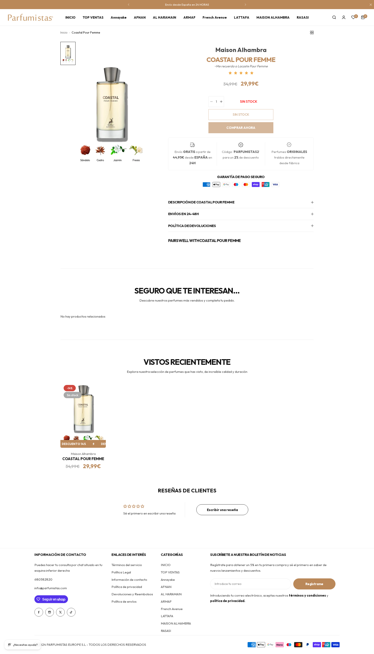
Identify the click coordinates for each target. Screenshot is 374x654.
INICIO (166, 565)
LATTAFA (167, 616)
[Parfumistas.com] (30, 17)
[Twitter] (60, 612)
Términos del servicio (126, 565)
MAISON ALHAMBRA (176, 623)
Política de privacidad (126, 587)
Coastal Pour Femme (83, 458)
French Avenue (172, 609)
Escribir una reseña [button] (222, 510)
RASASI (166, 631)
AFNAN (166, 587)
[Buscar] (334, 17)
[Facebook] (38, 612)
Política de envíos (124, 601)
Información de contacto (129, 580)
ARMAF (166, 601)
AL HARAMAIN (171, 594)
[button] (128, 4)
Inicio (64, 32)
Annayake (168, 580)
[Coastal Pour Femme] (83, 415)
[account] (343, 17)
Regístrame (314, 584)
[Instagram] (49, 612)
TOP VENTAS (170, 572)
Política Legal (121, 572)
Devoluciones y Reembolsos (132, 594)
